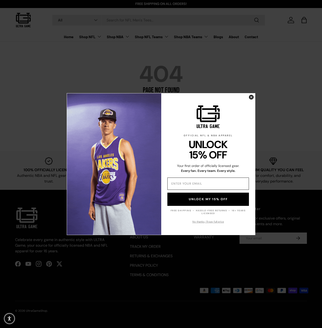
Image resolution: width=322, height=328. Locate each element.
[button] (9, 318)
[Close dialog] (251, 97)
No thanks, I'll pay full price (208, 221)
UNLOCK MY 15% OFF (208, 199)
